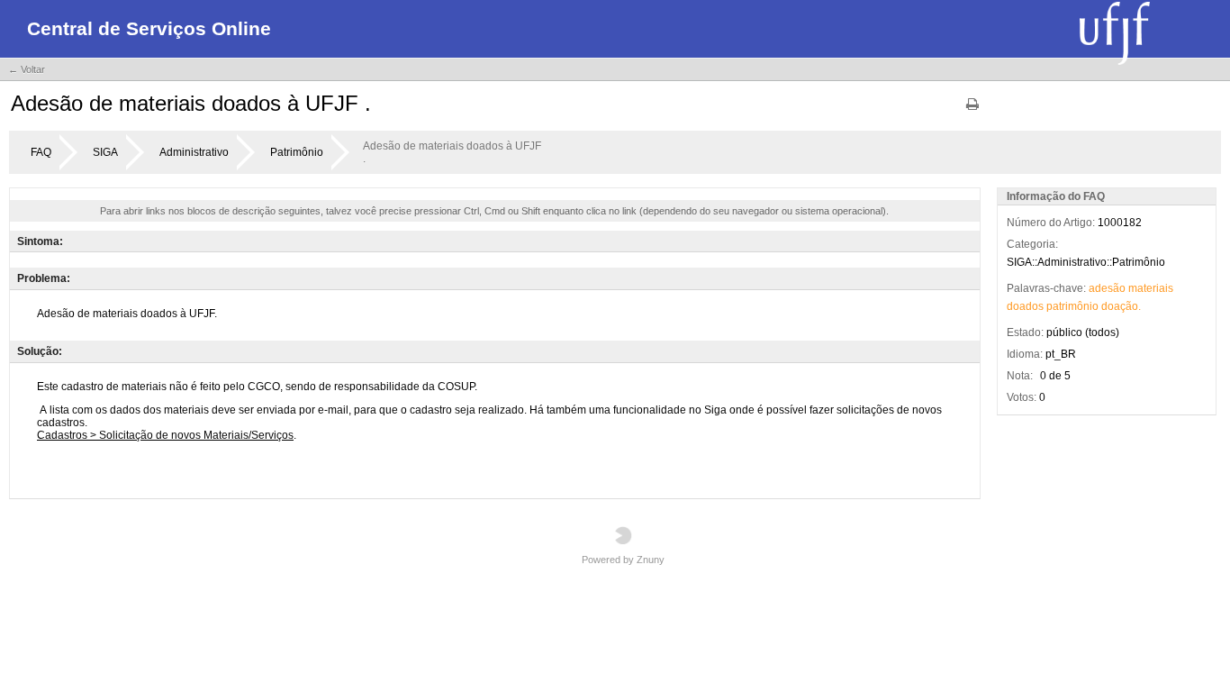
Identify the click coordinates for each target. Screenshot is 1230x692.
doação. (1121, 306)
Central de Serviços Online (149, 28)
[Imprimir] (972, 110)
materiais (1150, 288)
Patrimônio (296, 152)
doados (1025, 306)
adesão (1107, 288)
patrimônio (1072, 306)
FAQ (41, 152)
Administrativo (194, 152)
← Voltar (26, 69)
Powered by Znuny (623, 559)
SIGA (105, 152)
